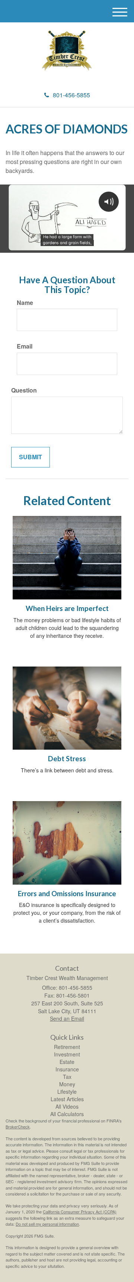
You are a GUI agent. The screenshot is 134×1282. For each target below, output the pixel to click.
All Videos (67, 1106)
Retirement (67, 1047)
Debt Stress (67, 759)
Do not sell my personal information (47, 1224)
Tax (67, 1076)
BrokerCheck (18, 1127)
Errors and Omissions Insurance (67, 893)
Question (24, 390)
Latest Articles (67, 1099)
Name (25, 303)
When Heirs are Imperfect (67, 608)
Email (24, 346)
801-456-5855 (71, 95)
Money (67, 1084)
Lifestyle (67, 1091)
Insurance (67, 1069)
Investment (67, 1054)
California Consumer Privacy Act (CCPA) (80, 1212)
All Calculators (67, 1114)
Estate (67, 1061)
